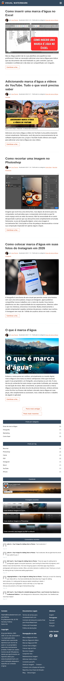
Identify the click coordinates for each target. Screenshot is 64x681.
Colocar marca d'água (29, 646)
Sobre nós (4, 624)
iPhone (5, 472)
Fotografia (6, 430)
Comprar (39, 664)
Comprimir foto (27, 654)
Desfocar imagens (28, 664)
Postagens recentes (32, 500)
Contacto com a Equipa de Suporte (33, 667)
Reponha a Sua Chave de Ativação (33, 670)
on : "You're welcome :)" (26, 544)
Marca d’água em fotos (30, 637)
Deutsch (51, 623)
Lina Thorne (14, 20)
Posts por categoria (32, 422)
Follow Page (9, 491)
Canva (5, 455)
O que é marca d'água (20, 330)
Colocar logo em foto (29, 648)
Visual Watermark (16, 3)
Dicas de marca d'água (51, 20)
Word (4, 465)
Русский (51, 620)
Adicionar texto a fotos (30, 659)
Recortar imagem (28, 651)
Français (51, 626)
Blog (24, 673)
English (51, 615)
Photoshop (8, 170)
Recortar (54, 167)
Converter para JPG (29, 662)
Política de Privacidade (30, 625)
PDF (4, 458)
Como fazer (48, 167)
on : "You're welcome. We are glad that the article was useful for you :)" (34, 554)
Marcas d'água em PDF (30, 643)
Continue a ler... (12, 67)
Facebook (32, 479)
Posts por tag (32, 444)
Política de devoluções (30, 628)
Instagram (8, 256)
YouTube (7, 97)
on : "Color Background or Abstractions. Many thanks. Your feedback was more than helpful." (31, 594)
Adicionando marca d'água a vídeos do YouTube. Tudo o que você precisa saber (32, 85)
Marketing (6, 433)
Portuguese (53, 617)
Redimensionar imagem (30, 656)
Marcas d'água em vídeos (31, 640)
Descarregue (31, 673)
